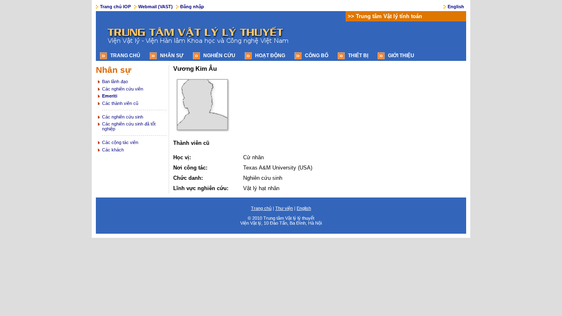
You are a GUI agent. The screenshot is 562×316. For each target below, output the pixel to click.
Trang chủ (125, 55)
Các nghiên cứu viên (122, 88)
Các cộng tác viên (120, 142)
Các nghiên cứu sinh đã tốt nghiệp (129, 126)
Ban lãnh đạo (115, 81)
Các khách (113, 149)
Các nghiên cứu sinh (122, 116)
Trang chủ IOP (115, 6)
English (456, 6)
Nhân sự (171, 55)
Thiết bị (358, 55)
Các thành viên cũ (120, 103)
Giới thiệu (401, 55)
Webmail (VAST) (155, 6)
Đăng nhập (192, 6)
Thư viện (284, 208)
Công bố (316, 55)
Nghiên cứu (219, 55)
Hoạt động (270, 55)
